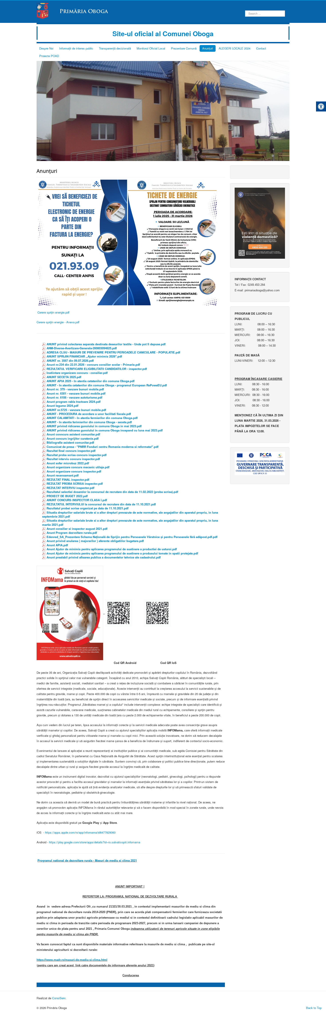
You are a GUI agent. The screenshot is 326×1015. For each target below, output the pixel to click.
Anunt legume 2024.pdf (62, 405)
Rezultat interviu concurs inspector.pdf (73, 459)
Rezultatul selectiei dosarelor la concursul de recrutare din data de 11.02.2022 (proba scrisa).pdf (112, 492)
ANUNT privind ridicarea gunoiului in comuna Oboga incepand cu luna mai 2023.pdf (105, 430)
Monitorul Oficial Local (151, 48)
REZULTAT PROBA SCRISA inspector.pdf (75, 483)
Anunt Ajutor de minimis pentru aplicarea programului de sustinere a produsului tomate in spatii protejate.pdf (122, 553)
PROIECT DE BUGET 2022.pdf (67, 496)
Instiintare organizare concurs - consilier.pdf (77, 373)
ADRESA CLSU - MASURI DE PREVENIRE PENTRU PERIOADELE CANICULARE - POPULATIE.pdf (113, 352)
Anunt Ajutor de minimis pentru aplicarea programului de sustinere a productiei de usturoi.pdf (112, 549)
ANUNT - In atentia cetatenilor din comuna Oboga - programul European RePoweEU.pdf (107, 385)
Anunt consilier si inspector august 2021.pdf (77, 528)
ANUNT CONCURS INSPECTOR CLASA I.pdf (77, 500)
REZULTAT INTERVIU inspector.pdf (70, 488)
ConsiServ (58, 998)
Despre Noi (46, 48)
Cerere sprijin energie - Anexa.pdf (58, 322)
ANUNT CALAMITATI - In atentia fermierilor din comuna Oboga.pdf (92, 418)
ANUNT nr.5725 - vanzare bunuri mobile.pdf (76, 410)
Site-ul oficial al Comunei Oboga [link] (163, 33)
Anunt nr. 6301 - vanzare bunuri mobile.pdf (76, 393)
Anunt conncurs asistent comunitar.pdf (73, 434)
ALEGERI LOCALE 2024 (234, 48)
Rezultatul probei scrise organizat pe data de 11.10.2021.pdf (87, 508)
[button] (321, 106)
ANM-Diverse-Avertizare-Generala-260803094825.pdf (82, 348)
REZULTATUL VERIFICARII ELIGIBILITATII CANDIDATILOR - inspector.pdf (97, 369)
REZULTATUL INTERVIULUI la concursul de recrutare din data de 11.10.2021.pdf (101, 504)
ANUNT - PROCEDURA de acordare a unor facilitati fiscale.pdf (89, 414)
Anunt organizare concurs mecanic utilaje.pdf (78, 467)
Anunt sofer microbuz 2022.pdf (68, 463)
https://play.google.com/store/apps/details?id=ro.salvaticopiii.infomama (94, 842)
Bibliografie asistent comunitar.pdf (70, 442)
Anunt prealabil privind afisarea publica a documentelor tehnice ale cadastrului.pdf (104, 557)
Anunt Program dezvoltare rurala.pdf (72, 532)
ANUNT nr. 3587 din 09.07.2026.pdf (70, 360)
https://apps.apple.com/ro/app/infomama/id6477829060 (80, 832)
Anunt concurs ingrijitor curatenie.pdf (72, 438)
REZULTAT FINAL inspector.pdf (68, 479)
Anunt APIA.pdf (57, 545)
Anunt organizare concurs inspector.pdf (74, 471)
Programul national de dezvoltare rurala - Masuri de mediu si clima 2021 (87, 860)
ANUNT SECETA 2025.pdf (64, 377)
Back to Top (314, 1008)
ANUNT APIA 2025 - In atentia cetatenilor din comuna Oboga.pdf (90, 381)
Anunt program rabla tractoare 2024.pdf (73, 401)
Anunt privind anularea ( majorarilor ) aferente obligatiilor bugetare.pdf (95, 541)
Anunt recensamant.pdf (63, 475)
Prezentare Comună (183, 48)
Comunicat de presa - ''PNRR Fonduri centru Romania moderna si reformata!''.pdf (102, 447)
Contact (261, 48)
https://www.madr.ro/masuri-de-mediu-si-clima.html (72, 959)
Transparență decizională (115, 48)
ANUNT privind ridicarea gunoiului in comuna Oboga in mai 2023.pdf (94, 426)
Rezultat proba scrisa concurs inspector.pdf (76, 455)
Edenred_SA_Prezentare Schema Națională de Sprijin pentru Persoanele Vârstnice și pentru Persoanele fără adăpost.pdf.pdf (132, 537)
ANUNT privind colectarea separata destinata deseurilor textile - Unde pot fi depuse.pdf (106, 344)
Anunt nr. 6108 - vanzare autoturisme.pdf (74, 397)
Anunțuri (207, 48)
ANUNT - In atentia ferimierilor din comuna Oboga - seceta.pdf (89, 422)
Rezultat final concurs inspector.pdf (71, 451)
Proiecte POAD (49, 56)
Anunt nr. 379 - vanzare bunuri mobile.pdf (75, 389)
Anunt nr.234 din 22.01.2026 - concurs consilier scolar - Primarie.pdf (93, 364)
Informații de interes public (76, 48)
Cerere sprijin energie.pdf (53, 312)
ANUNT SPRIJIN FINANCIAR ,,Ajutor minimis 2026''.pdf (84, 356)
